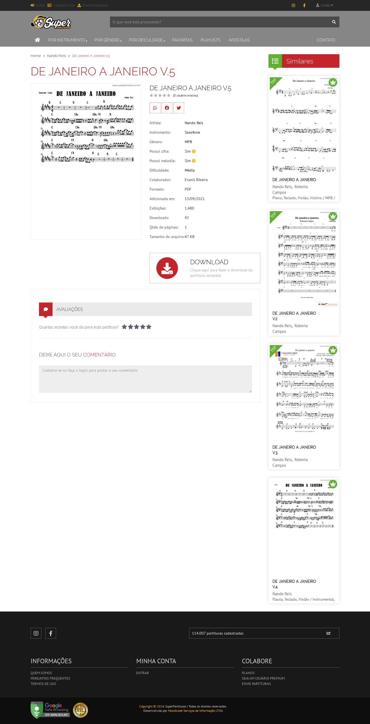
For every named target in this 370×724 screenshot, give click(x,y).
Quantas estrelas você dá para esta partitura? (79, 327)
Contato (326, 40)
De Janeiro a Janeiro (294, 180)
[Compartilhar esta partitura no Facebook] (166, 107)
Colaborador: (160, 179)
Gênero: (156, 141)
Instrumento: (160, 132)
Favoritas (182, 40)
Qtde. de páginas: (164, 227)
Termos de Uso (43, 683)
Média (190, 170)
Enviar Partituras (95, 5)
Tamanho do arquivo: (167, 236)
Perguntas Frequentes (50, 678)
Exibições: (158, 208)
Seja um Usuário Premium (263, 678)
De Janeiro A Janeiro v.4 (294, 584)
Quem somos (41, 673)
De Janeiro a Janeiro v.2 (294, 316)
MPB (188, 141)
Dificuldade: (159, 170)
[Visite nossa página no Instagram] (293, 5)
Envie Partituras (256, 683)
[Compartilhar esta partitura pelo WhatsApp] (155, 107)
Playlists (210, 40)
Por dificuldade (146, 40)
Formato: (157, 189)
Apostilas (239, 40)
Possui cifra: (159, 151)
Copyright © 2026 (151, 706)
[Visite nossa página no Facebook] (304, 5)
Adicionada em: (162, 198)
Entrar (40, 5)
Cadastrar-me (64, 5)
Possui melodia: (162, 160)
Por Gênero (107, 40)
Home (36, 56)
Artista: (155, 122)
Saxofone (192, 132)
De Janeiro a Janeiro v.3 (294, 450)
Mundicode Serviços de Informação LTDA (195, 711)
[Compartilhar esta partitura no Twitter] (178, 107)
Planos (248, 673)
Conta (325, 5)
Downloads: (159, 217)
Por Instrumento (66, 40)
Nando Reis (56, 56)
